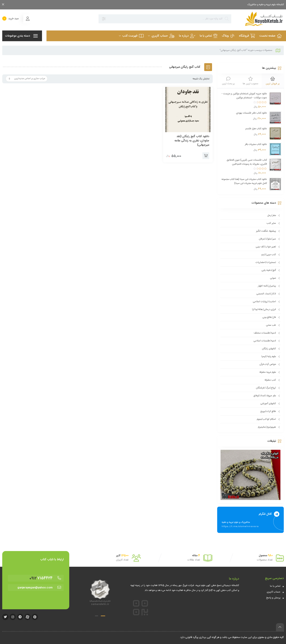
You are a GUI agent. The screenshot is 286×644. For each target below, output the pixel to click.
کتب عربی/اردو (268, 255)
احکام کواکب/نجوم (266, 419)
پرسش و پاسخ (273, 598)
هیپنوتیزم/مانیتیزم (267, 427)
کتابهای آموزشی (268, 404)
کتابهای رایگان (269, 349)
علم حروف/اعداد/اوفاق (265, 396)
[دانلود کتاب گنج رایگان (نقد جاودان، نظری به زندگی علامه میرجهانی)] (187, 109)
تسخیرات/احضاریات (266, 263)
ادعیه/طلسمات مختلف (265, 333)
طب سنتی (271, 325)
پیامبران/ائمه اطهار (267, 286)
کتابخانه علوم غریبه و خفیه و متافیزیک (265, 5)
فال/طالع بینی (269, 317)
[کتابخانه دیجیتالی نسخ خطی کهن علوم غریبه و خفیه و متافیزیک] (260, 19)
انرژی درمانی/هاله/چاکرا (264, 310)
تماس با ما (275, 586)
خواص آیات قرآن (268, 364)
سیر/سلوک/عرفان (267, 239)
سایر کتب (271, 223)
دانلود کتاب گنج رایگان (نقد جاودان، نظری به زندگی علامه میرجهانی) (192, 140)
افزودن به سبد (205, 155)
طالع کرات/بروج (268, 411)
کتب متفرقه (270, 380)
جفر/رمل (271, 215)
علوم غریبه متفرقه (267, 372)
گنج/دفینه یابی (269, 270)
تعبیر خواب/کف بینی (266, 247)
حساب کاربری (273, 592)
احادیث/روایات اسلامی (264, 302)
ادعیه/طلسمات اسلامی (265, 341)
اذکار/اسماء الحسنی (266, 294)
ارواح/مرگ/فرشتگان (266, 388)
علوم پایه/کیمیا (268, 357)
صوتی (273, 278)
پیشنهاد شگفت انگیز (266, 231)
